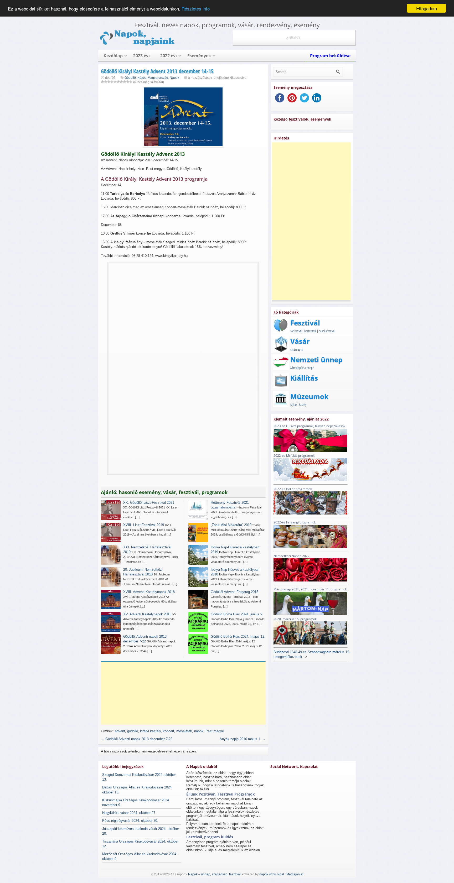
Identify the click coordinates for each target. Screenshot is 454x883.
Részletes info (196, 8)
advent (120, 731)
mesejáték (184, 731)
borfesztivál (310, 331)
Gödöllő (130, 78)
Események (199, 56)
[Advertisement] (185, 693)
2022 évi (168, 56)
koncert (168, 731)
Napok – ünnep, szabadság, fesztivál (214, 874)
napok (198, 731)
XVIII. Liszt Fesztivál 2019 (143, 525)
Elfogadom (426, 8)
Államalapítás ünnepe (302, 367)
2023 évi (141, 56)
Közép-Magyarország (152, 78)
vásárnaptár (297, 349)
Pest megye (214, 731)
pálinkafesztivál (327, 331)
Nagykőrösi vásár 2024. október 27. (129, 813)
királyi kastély (150, 731)
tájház (293, 404)
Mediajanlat (294, 874)
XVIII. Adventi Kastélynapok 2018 (149, 592)
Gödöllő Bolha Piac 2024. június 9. (237, 614)
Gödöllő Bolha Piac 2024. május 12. (238, 636)
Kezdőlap (113, 56)
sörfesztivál (296, 331)
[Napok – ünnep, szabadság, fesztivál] (137, 44)
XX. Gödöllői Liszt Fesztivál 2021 (148, 503)
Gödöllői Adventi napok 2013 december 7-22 (136, 739)
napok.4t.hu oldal (271, 874)
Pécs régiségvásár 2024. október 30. (130, 821)
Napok (174, 78)
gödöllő (132, 731)
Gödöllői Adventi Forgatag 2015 (234, 592)
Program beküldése (330, 56)
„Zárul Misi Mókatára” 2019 (231, 525)
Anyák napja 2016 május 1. (243, 739)
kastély (302, 404)
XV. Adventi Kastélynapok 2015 (147, 614)
